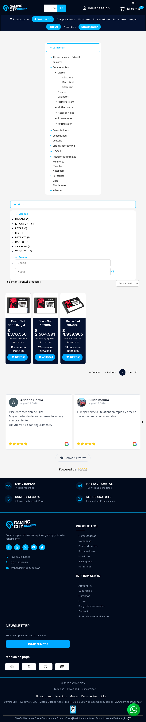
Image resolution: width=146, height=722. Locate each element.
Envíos (82, 600)
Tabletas (57, 190)
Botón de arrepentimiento (94, 616)
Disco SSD (67, 86)
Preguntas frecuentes (92, 606)
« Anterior (110, 372)
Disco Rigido (68, 82)
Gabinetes (63, 96)
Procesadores (101, 19)
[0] (130, 9)
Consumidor (88, 689)
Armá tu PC (85, 585)
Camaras (57, 62)
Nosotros (61, 696)
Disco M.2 (67, 77)
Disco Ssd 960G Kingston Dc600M (18, 323)
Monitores (84, 19)
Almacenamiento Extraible (67, 57)
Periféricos (58, 176)
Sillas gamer (86, 561)
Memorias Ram (66, 102)
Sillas (55, 181)
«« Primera (94, 372)
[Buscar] (61, 8)
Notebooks (120, 19)
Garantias (70, 27)
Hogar (133, 19)
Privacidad (73, 689)
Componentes (61, 67)
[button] (134, 2)
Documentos (89, 696)
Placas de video (88, 546)
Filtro (21, 204)
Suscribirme (39, 643)
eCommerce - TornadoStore (56, 718)
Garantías (84, 595)
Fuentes (62, 92)
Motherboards (65, 107)
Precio (22, 257)
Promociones (44, 696)
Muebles (57, 166)
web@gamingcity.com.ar (99, 701)
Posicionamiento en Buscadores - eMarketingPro (100, 718)
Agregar (20, 357)
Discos (61, 72)
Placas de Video (66, 113)
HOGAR (57, 151)
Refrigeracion (65, 124)
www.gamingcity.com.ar (128, 701)
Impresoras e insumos (64, 156)
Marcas (23, 214)
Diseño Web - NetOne (27, 718)
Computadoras (66, 19)
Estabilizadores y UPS (64, 146)
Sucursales (85, 590)
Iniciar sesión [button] (98, 8)
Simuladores (59, 185)
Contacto (84, 611)
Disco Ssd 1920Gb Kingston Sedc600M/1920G (45, 323)
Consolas (57, 140)
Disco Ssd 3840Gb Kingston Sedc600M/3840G (73, 323)
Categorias (59, 47)
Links (103, 696)
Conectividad (60, 135)
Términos (59, 689)
